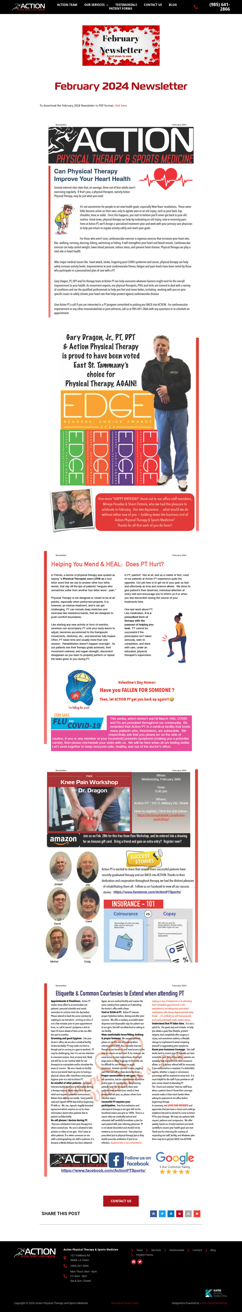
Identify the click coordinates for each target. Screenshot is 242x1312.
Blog (173, 5)
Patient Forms (120, 8)
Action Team (67, 5)
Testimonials (126, 5)
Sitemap (116, 1303)
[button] (153, 1213)
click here (121, 105)
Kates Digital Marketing (213, 1303)
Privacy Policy (131, 1303)
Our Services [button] (94, 5)
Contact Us (153, 5)
